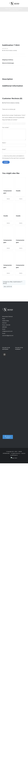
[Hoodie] (20, 182)
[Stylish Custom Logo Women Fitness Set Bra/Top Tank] (7, 360)
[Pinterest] (15, 69)
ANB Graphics (15, 455)
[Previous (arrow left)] (2, 378)
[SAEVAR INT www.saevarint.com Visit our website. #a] (7, 431)
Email (4, 149)
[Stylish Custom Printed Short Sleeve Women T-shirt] (7, 378)
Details (8, 198)
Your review (5, 127)
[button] (14, 59)
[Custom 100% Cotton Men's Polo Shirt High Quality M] (7, 395)
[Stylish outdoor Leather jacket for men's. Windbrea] (7, 413)
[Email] (21, 69)
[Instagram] (4, 341)
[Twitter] (9, 69)
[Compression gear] (7, 182)
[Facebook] (3, 69)
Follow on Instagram (8, 437)
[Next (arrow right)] (25, 378)
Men (11, 282)
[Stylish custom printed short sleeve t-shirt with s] (7, 384)
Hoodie (18, 190)
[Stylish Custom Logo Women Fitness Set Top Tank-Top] (7, 366)
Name (4, 142)
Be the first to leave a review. (9, 50)
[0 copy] (14, 2)
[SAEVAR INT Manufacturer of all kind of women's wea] (7, 419)
